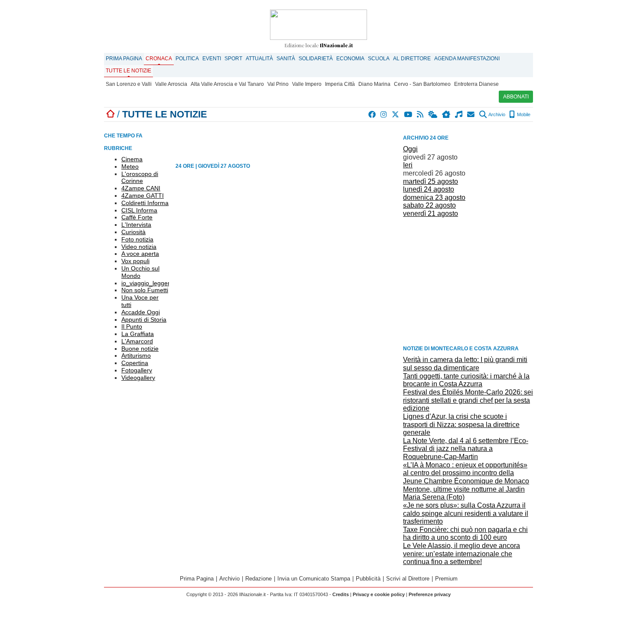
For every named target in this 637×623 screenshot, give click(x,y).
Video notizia (138, 246)
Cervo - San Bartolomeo (422, 84)
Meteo (130, 166)
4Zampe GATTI (142, 195)
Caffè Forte (137, 217)
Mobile (523, 114)
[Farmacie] (446, 114)
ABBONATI (516, 97)
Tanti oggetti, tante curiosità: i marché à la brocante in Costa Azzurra (466, 380)
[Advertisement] (468, 281)
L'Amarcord (137, 341)
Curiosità (133, 231)
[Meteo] (433, 114)
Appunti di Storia (143, 319)
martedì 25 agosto (430, 181)
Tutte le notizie (128, 71)
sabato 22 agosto (429, 205)
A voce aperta (140, 253)
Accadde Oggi (140, 312)
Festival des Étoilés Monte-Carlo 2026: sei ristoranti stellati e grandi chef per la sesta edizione (468, 400)
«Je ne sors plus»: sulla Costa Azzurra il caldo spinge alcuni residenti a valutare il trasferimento (465, 513)
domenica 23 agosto (434, 197)
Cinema (132, 159)
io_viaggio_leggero (147, 283)
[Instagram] (384, 114)
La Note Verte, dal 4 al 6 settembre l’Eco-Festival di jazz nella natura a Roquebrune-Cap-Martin (465, 448)
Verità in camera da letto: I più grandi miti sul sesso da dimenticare (465, 364)
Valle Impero (307, 84)
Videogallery (138, 377)
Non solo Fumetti (144, 290)
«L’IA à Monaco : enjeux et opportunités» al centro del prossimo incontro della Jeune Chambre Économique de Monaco (466, 473)
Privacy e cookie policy (379, 594)
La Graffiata (137, 333)
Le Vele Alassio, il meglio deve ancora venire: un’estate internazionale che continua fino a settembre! (461, 553)
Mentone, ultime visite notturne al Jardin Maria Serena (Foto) (464, 493)
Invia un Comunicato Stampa (313, 578)
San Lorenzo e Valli (129, 84)
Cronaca (159, 58)
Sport (233, 58)
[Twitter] (396, 114)
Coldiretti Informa (145, 202)
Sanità (285, 58)
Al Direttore (412, 58)
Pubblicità (368, 578)
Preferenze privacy (430, 594)
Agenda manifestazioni (467, 58)
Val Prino (278, 84)
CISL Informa (139, 210)
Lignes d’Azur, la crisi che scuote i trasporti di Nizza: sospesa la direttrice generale (461, 424)
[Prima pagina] (110, 114)
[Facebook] (372, 114)
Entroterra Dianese (476, 84)
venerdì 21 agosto (430, 213)
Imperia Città (340, 84)
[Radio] (459, 114)
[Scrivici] (471, 114)
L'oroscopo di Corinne (139, 177)
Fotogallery (136, 370)
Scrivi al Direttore (407, 578)
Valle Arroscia (171, 84)
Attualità (259, 58)
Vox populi (135, 261)
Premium (446, 578)
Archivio (496, 114)
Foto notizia (137, 239)
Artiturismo (136, 355)
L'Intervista (136, 224)
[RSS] (420, 114)
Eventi (211, 58)
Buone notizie (140, 348)
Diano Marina (374, 84)
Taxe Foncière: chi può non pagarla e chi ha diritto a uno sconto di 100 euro (465, 533)
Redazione (258, 578)
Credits (340, 594)
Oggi (410, 149)
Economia (350, 58)
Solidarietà (316, 58)
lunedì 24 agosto (428, 189)
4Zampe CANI (140, 188)
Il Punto (131, 326)
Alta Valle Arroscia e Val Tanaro (227, 84)
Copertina (134, 362)
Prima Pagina (124, 58)
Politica (187, 58)
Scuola (379, 58)
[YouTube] (408, 114)
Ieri (408, 165)
